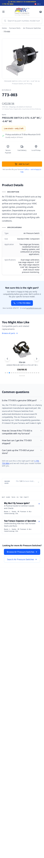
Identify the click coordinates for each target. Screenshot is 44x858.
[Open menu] (3, 11)
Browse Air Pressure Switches (20, 552)
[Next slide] (36, 358)
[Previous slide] (7, 358)
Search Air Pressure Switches (20, 559)
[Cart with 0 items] (40, 11)
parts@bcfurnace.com (33, 308)
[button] (5, 372)
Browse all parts (8, 333)
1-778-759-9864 (7, 4)
